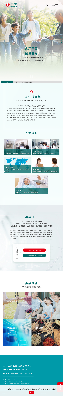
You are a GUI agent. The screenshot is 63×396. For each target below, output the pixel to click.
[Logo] (11, 4)
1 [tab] (61, 37)
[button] (47, 5)
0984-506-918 (35, 250)
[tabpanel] (31, 41)
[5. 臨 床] (31, 184)
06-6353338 (11, 379)
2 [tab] (61, 40)
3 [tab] (61, 42)
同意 (31, 392)
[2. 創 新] (45, 147)
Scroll (31, 80)
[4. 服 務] (45, 165)
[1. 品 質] (17, 147)
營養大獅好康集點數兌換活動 (24, 82)
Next (12, 82)
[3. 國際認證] (17, 165)
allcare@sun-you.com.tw (34, 255)
